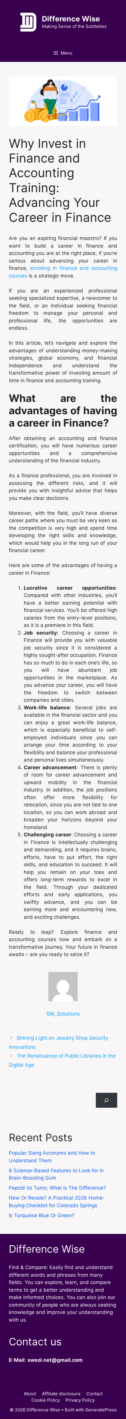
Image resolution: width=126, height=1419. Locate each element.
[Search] (106, 1100)
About (30, 1393)
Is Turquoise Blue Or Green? (41, 1215)
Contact (94, 1393)
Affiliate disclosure (61, 1393)
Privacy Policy (80, 1400)
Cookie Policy (45, 1400)
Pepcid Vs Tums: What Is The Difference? (57, 1188)
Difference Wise (71, 18)
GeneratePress (101, 1410)
